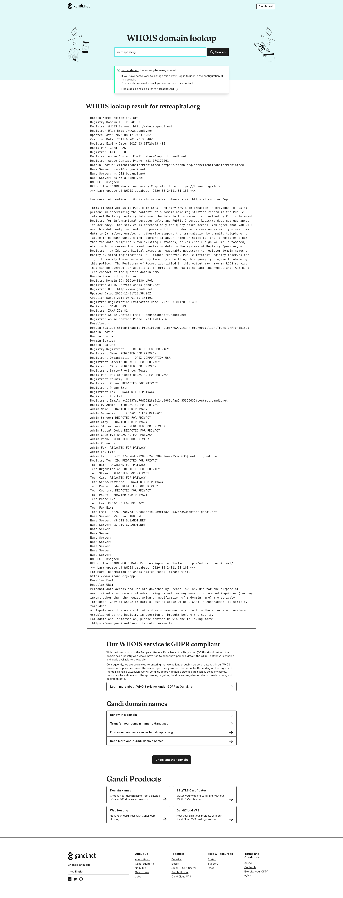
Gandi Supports (144, 863)
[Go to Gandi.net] (79, 6)
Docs (211, 867)
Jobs (138, 876)
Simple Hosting (180, 872)
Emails (175, 863)
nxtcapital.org (130, 70)
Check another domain (171, 759)
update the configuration (204, 75)
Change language (79, 864)
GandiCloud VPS (181, 876)
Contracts (250, 867)
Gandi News (142, 872)
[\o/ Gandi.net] (98, 856)
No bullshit (141, 867)
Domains (177, 859)
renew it (142, 83)
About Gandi (142, 859)
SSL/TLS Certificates (184, 867)
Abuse (248, 862)
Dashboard (266, 6)
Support (213, 863)
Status (212, 859)
